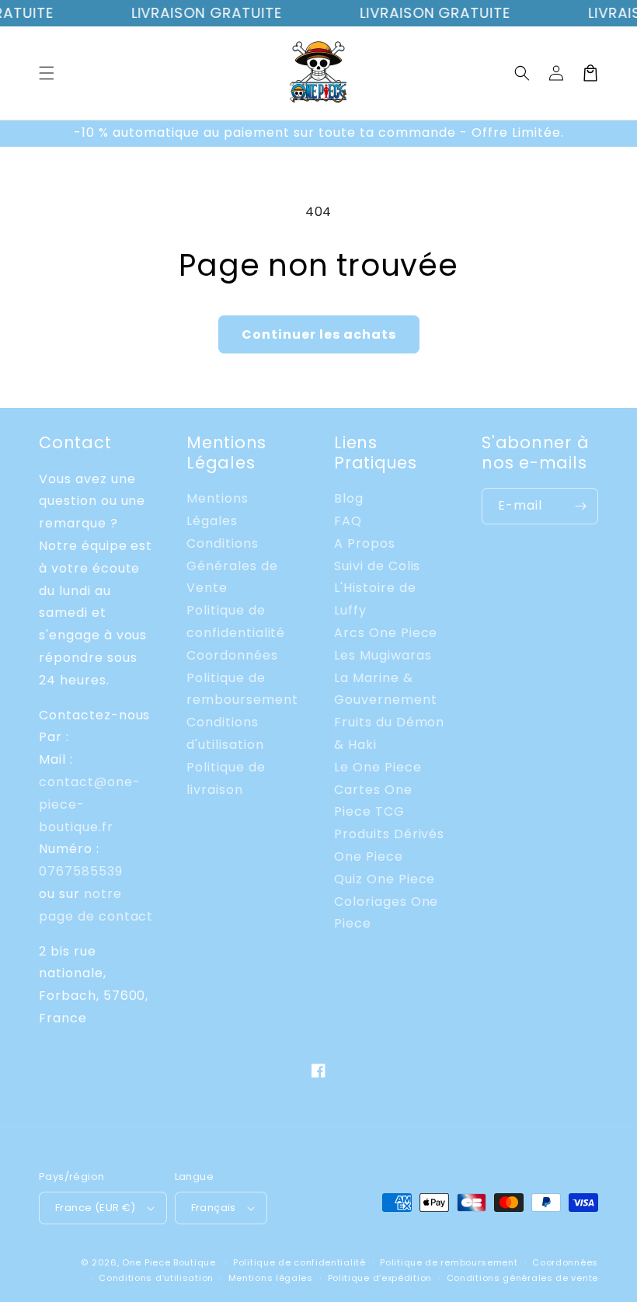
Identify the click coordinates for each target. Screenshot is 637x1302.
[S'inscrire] (580, 506)
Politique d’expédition (380, 1278)
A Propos (364, 543)
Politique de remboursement (448, 1262)
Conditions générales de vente (522, 1278)
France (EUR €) (95, 1207)
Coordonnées (232, 655)
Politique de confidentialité (299, 1262)
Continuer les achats (319, 334)
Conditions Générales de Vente (232, 565)
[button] (47, 73)
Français (213, 1207)
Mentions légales (270, 1278)
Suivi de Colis (377, 566)
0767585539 (81, 871)
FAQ (348, 521)
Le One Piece (378, 767)
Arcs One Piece (385, 633)
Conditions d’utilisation (156, 1278)
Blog (349, 498)
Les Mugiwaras (382, 655)
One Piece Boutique (169, 1262)
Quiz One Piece (384, 879)
